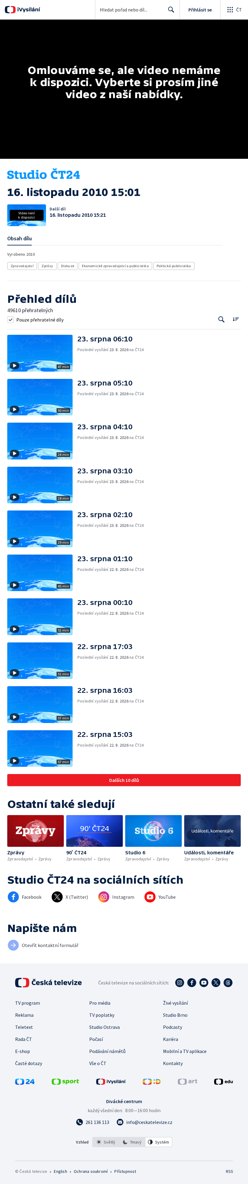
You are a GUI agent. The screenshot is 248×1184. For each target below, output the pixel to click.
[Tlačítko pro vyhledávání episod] (222, 319)
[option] (106, 1142)
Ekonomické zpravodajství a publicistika (115, 266)
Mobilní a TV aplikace (185, 1051)
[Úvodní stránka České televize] (49, 982)
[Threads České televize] (228, 982)
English (60, 1171)
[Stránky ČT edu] (223, 1083)
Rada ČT (23, 1039)
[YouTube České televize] (204, 982)
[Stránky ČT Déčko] (152, 1083)
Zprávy (47, 266)
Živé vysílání (175, 1003)
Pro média (99, 1003)
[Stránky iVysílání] (111, 1083)
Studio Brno (175, 1015)
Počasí (96, 1039)
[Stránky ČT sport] (65, 1083)
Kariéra (170, 1039)
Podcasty (172, 1027)
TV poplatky (101, 1015)
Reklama (24, 1015)
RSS (229, 1171)
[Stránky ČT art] (187, 1083)
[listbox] (132, 1142)
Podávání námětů (107, 1051)
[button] (42, 353)
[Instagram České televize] (179, 982)
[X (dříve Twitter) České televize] (216, 982)
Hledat (171, 9)
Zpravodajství (22, 266)
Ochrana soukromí (91, 1171)
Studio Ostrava (104, 1027)
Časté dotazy (28, 1063)
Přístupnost (125, 1171)
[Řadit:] (236, 319)
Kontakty (173, 1063)
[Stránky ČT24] (24, 1083)
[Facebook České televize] (192, 982)
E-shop (22, 1051)
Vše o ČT (97, 1063)
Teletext (24, 1027)
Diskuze (67, 266)
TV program (27, 1003)
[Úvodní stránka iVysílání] (28, 9)
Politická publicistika (174, 266)
